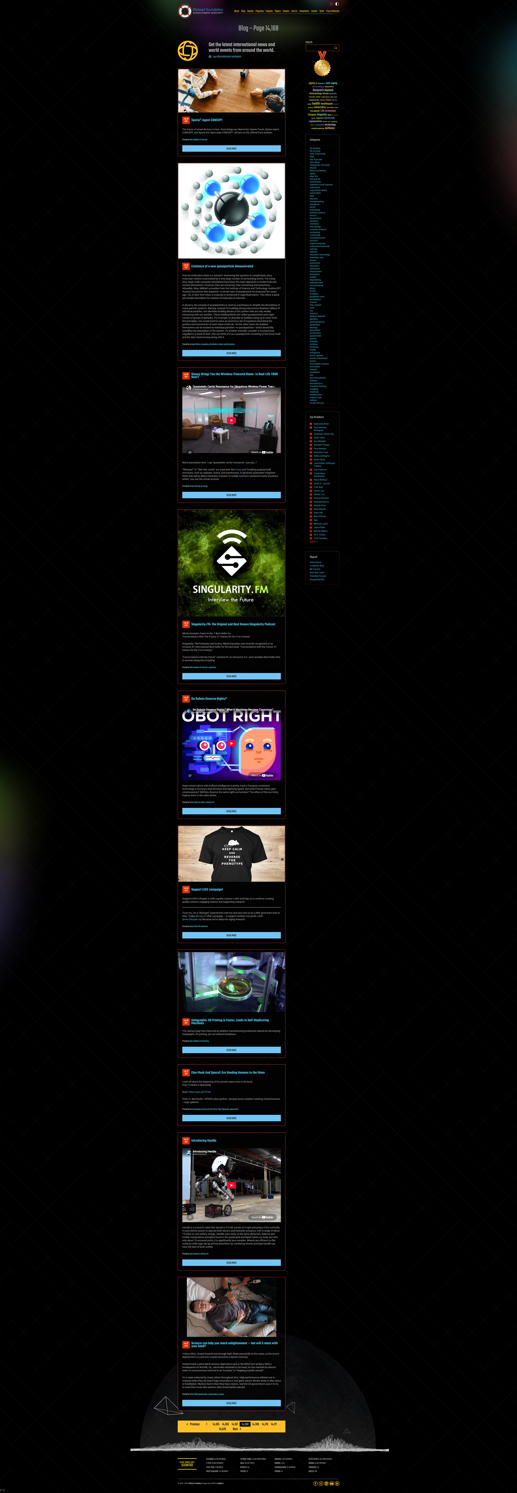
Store (321, 11)
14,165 (216, 1424)
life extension (203, 926)
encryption (315, 274)
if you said (240, 469)
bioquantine (329, 86)
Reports (269, 11)
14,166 (225, 1424)
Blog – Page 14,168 (258, 28)
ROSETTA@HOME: (212, 1471)
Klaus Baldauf (194, 139)
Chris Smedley (320, 538)
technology (330, 124)
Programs (260, 11)
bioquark (318, 90)
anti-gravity (315, 179)
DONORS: (278, 1463)
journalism (315, 372)
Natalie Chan (320, 505)
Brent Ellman (320, 516)
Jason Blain (319, 527)
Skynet (313, 168)
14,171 (274, 1424)
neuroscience (213, 1394)
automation (315, 193)
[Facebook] (315, 1483)
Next (235, 1429)
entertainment (316, 282)
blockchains (315, 218)
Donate (286, 11)
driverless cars (316, 257)
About (236, 11)
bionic (313, 207)
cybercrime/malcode (319, 246)
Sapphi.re (220, 1483)
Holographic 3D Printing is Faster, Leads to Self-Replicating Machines (230, 1022)
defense (313, 252)
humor (313, 361)
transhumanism (317, 128)
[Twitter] (321, 1483)
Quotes (314, 11)
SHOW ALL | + (314, 542)
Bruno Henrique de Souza (198, 1109)
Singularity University (320, 165)
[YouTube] (332, 1483)
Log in (215, 56)
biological (314, 204)
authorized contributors (231, 56)
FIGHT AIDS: (210, 1467)
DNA (312, 156)
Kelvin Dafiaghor (322, 456)
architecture (315, 182)
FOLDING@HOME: (281, 1467)
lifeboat (313, 380)
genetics (314, 319)
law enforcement (318, 378)
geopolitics (315, 330)
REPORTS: (243, 1467)
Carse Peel (193, 1394)
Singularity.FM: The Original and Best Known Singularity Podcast (233, 624)
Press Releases (332, 11)
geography (315, 324)
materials (314, 392)
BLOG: (242, 1463)
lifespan (312, 114)
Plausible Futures (318, 576)
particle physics (229, 344)
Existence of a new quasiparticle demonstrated (222, 266)
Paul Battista (320, 448)
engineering (315, 280)
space (312, 125)
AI (316, 83)
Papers (278, 11)
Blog (243, 11)
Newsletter (304, 11)
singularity (212, 667)
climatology (315, 226)
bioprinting (315, 210)
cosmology (315, 235)
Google (309, 104)
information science (216, 344)
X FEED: (208, 1463)
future (328, 100)
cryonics (314, 240)
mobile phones (317, 403)
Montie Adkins (320, 531)
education (314, 266)
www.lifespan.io (191, 919)
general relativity (317, 316)
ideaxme (310, 108)
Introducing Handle (203, 1140)
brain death (312, 97)
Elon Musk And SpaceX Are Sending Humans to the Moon (228, 1072)
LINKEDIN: (278, 1459)
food (312, 308)
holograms (315, 352)
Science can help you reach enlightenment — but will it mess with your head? (234, 1345)
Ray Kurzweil (316, 159)
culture (331, 97)
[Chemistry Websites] (322, 64)
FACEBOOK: (210, 1459)
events (313, 291)
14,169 (255, 1424)
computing (204, 344)
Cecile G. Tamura (322, 483)
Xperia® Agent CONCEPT (207, 120)
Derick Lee (319, 490)
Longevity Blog (317, 565)
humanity (335, 104)
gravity (313, 338)
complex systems (318, 229)
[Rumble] (337, 1483)
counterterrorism (317, 238)
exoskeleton (315, 299)
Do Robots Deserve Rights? (209, 699)
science (221, 1394)
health (316, 104)
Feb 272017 (186, 1072)
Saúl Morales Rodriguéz (320, 429)
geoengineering (317, 322)
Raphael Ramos (321, 502)
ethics (203, 802)
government (203, 1394)
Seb (315, 520)
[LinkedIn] (326, 1483)
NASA (329, 115)
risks (329, 122)
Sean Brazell (194, 1254)
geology (313, 327)
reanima (319, 118)
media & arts (316, 397)
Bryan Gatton (194, 802)
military (313, 400)
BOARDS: (312, 1463)
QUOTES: (311, 1471)
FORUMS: (278, 1471)
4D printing (315, 151)
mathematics (316, 394)
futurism (204, 139)
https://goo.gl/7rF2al (200, 1091)
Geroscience (315, 562)
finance (313, 302)
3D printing (205, 1041)
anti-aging (331, 83)
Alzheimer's (321, 84)
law (311, 375)
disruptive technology (320, 254)
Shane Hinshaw (195, 486)
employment (316, 271)
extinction (323, 100)
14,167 (235, 1424)
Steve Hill (193, 926)
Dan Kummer (320, 469)
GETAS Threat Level (187, 1464)
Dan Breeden (320, 441)
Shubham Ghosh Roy (324, 434)
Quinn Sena (319, 437)
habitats (314, 341)
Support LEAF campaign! (207, 889)
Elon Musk (213, 1109)
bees (312, 196)
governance (315, 333)
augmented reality (318, 190)
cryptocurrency (325, 97)
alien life (314, 176)
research (324, 122)
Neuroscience (335, 115)
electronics (315, 268)
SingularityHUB (317, 579)
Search (336, 48)
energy (205, 486)
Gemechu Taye (321, 452)
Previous (195, 1424)
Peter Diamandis (223, 1109)
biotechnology (315, 93)
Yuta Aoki (318, 487)
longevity (322, 114)
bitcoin (326, 93)
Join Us (294, 11)
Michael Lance (321, 523)
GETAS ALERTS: (314, 1459)
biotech (328, 90)
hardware (314, 347)
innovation (315, 366)
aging (312, 83)
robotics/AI (210, 802)
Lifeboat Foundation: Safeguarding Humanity (200, 11)
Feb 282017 (186, 120)
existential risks (314, 100)
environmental (316, 285)
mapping (314, 389)
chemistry (314, 224)
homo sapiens (316, 355)
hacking (313, 344)
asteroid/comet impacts (321, 184)
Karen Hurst (319, 459)
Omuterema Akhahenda (319, 475)
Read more (232, 148)
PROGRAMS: (313, 1467)
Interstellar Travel (332, 108)
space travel (234, 1109)
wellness (330, 128)
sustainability (319, 125)
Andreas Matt (194, 344)
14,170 (265, 1424)
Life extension (328, 111)
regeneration (315, 121)
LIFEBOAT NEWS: (246, 1459)
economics (315, 263)
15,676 (222, 1429)
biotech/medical (317, 212)
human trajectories (319, 358)
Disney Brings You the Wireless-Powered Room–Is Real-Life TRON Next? (234, 376)
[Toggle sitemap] (331, 4)
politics (313, 118)
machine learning (318, 386)
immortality (320, 107)
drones (313, 260)
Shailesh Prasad (321, 445)
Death (335, 97)
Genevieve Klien (321, 424)
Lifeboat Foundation (194, 1483)
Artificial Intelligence (318, 87)
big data (314, 198)
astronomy (315, 187)
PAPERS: (243, 1471)
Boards (250, 11)
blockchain (333, 94)
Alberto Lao (319, 494)
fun (311, 310)
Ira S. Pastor (319, 534)
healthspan (327, 104)
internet (313, 369)
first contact (315, 305)
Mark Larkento (194, 667)
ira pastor (315, 111)
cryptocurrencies (317, 243)
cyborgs (313, 249)
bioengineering (317, 201)
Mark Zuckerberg (318, 170)
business (314, 221)
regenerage (329, 118)
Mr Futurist (315, 569)
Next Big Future (317, 572)
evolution (314, 294)
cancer (318, 97)
